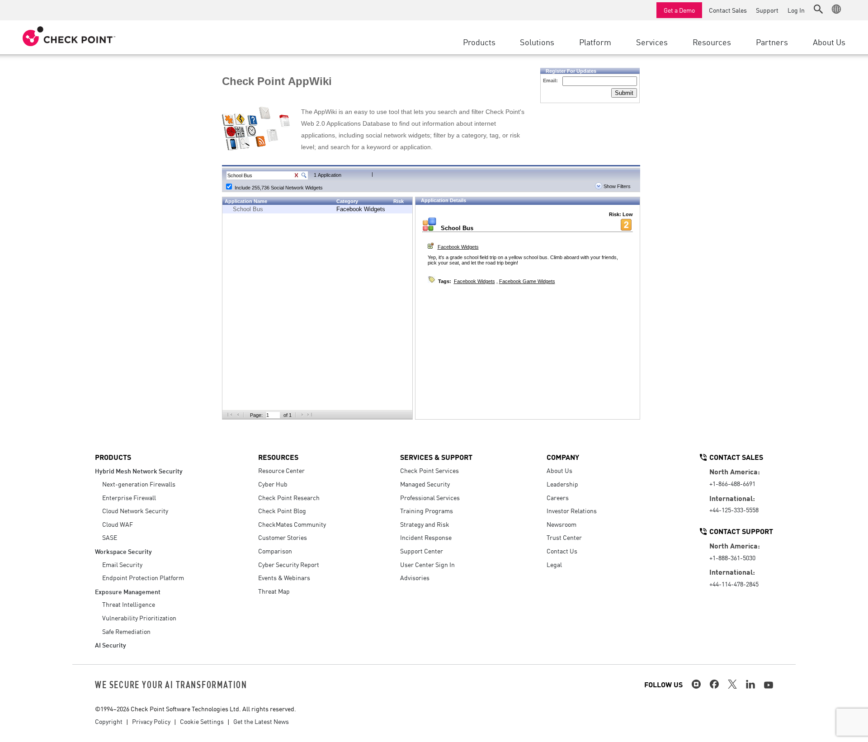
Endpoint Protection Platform (143, 577)
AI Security (110, 644)
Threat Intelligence (128, 604)
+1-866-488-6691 (732, 483)
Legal (554, 564)
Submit (624, 93)
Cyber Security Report (288, 564)
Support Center (421, 550)
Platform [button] (595, 41)
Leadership (562, 483)
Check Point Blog (282, 510)
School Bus (248, 209)
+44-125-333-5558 (734, 509)
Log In (796, 9)
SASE (109, 537)
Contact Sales (728, 9)
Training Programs (426, 510)
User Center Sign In (427, 564)
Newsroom (561, 524)
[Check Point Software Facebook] (714, 684)
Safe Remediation (126, 631)
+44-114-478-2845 (734, 583)
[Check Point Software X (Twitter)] (732, 684)
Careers (558, 497)
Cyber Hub (273, 483)
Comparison (275, 550)
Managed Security (425, 483)
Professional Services (430, 497)
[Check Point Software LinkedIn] (750, 684)
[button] (818, 9)
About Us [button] (829, 41)
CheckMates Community (292, 524)
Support (767, 9)
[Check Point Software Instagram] (696, 684)
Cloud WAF (117, 524)
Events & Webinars (284, 577)
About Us (559, 470)
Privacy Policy (151, 721)
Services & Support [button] (436, 456)
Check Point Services (429, 470)
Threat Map (274, 590)
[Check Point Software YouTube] (768, 685)
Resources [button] (712, 41)
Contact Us (562, 550)
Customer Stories (282, 537)
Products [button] (479, 41)
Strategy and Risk (424, 524)
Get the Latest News (261, 721)
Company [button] (563, 456)
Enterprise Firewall (129, 497)
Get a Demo (679, 9)
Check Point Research (289, 497)
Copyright (109, 721)
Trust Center (564, 537)
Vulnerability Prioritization (139, 617)
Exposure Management (127, 591)
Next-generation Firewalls (138, 483)
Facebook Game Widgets (527, 281)
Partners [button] (772, 41)
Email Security (122, 564)
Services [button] (652, 41)
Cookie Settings (202, 721)
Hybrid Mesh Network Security (139, 470)
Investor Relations (572, 510)
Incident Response (426, 537)
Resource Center (281, 470)
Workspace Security (123, 551)
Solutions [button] (537, 41)
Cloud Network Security (135, 510)
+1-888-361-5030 (732, 557)
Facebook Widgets (360, 209)
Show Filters (616, 186)
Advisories (414, 577)
